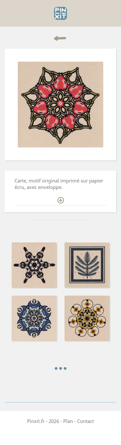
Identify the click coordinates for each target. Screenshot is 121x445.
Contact (85, 421)
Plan (68, 421)
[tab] (60, 186)
